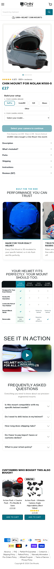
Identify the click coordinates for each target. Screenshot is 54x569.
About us (7, 552)
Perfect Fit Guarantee (28, 552)
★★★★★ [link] (17, 79)
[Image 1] (23, 74)
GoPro (9, 103)
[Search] (49, 12)
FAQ (15, 552)
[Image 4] (28, 74)
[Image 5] (30, 74)
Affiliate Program (26, 557)
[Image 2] (25, 74)
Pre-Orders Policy (10, 557)
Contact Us (43, 552)
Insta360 (22, 103)
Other (27, 109)
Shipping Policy (9, 554)
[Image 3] (27, 74)
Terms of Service (42, 557)
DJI (33, 103)
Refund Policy (23, 554)
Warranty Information (40, 554)
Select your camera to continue (27, 128)
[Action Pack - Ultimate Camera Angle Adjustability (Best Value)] (35, 487)
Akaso (44, 103)
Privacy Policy (27, 560)
